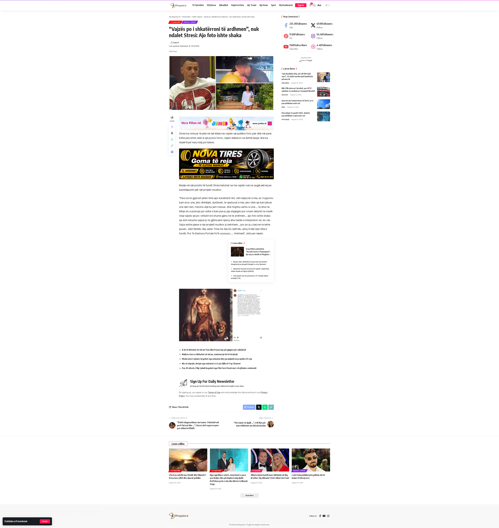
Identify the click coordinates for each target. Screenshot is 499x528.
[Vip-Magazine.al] (178, 5)
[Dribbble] (321, 47)
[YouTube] (324, 516)
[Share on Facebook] (172, 127)
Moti (283, 107)
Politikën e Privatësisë (16, 521)
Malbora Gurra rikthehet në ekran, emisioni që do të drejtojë (210, 354)
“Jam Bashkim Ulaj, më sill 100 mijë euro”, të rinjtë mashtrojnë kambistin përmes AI (297, 76)
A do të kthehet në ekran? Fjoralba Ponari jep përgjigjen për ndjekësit (214, 349)
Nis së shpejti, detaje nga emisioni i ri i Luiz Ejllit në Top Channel (211, 363)
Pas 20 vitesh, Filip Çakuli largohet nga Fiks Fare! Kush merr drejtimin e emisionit (219, 368)
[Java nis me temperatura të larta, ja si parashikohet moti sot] (323, 104)
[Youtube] (295, 47)
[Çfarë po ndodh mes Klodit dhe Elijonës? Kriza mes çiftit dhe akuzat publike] (188, 460)
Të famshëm (175, 22)
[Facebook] (295, 25)
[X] (321, 25)
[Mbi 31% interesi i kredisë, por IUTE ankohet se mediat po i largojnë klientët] (323, 92)
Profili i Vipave (190, 22)
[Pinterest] (295, 36)
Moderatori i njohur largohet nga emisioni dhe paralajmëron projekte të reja (217, 359)
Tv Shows (256, 470)
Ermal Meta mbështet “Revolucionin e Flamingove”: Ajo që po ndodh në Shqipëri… (258, 251)
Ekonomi (285, 95)
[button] (45, 521)
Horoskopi (285, 119)
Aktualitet (285, 83)
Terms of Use (214, 392)
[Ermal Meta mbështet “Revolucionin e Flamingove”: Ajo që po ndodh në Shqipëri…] (237, 252)
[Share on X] (172, 133)
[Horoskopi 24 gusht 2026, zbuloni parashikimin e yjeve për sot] (323, 116)
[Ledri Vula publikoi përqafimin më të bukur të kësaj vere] (311, 460)
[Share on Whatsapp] (172, 139)
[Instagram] (321, 36)
